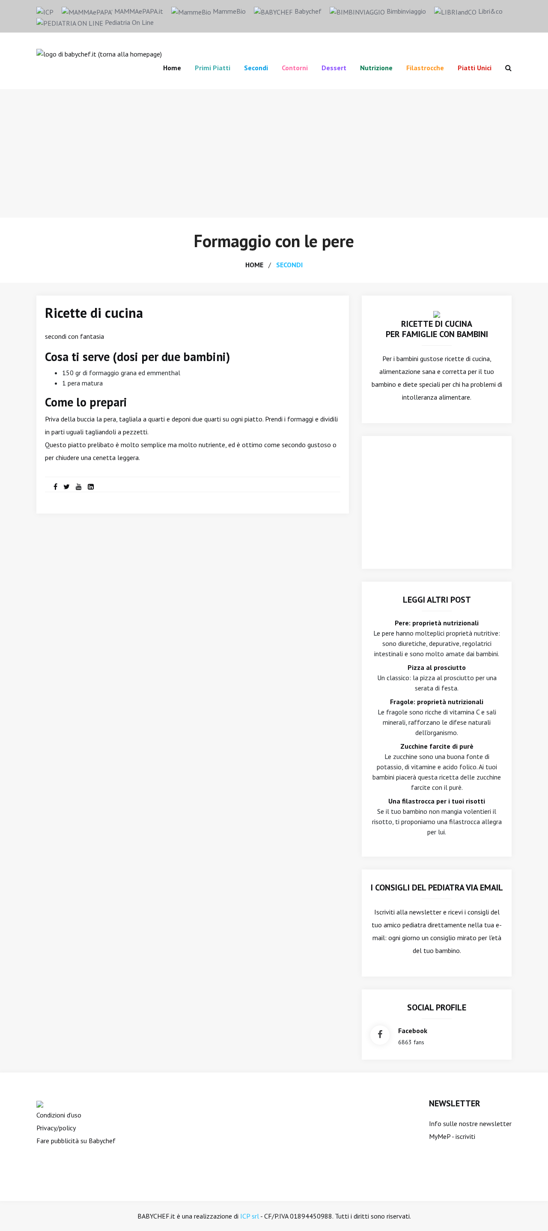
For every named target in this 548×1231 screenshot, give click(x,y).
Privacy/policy (56, 1127)
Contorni (295, 67)
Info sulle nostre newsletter (470, 1123)
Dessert (334, 67)
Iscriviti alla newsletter (407, 912)
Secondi (256, 67)
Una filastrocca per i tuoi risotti (436, 801)
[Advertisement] (274, 153)
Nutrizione (376, 67)
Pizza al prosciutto (437, 667)
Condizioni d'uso (58, 1115)
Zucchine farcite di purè (437, 746)
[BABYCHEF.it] (436, 313)
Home (172, 67)
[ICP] (45, 11)
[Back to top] (528, 1211)
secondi (289, 264)
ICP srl (249, 1216)
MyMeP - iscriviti (452, 1136)
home (254, 264)
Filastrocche (425, 67)
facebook (412, 1030)
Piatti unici (474, 67)
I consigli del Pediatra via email (437, 887)
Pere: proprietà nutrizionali (437, 622)
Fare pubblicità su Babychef (76, 1140)
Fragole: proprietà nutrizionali (436, 701)
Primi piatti (212, 67)
